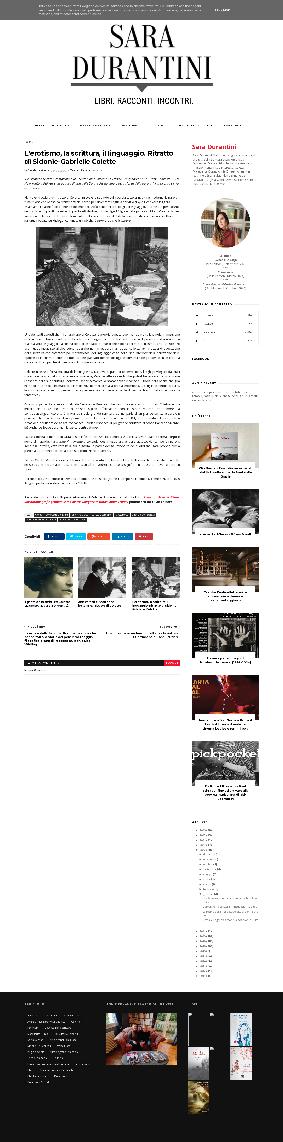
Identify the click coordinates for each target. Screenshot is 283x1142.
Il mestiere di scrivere (193, 125)
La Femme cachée (80, 514)
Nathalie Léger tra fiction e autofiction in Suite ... (230, 921)
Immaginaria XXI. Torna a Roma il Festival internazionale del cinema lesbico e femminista (225, 724)
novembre (210, 859)
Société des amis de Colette (72, 519)
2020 (203, 936)
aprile (207, 879)
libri (30, 1070)
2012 (203, 971)
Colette (38, 514)
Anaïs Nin (52, 1015)
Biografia (60, 125)
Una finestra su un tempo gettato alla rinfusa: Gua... (230, 900)
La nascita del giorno (101, 514)
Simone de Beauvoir (39, 1046)
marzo (207, 884)
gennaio (208, 894)
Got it (240, 10)
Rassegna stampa (95, 125)
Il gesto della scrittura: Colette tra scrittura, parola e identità (47, 603)
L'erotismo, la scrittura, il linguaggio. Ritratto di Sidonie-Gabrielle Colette (155, 605)
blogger (172, 663)
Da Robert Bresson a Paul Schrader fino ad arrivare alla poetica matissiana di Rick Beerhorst (225, 792)
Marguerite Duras (37, 1034)
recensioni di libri (38, 1082)
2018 (203, 946)
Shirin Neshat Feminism (62, 1040)
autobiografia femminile (64, 1052)
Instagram (227, 332)
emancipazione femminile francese (48, 1064)
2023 (203, 845)
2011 (203, 976)
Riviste (157, 125)
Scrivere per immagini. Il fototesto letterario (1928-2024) (225, 660)
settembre (210, 869)
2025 (203, 835)
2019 (203, 941)
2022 (203, 850)
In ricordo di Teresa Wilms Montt (225, 534)
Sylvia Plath (63, 1046)
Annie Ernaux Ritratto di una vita (46, 1021)
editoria (58, 1058)
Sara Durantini (214, 147)
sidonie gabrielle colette (143, 514)
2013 (203, 966)
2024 (203, 840)
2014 (203, 961)
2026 (203, 830)
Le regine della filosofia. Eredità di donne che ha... (230, 913)
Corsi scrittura (234, 125)
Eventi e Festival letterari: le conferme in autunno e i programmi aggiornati (225, 596)
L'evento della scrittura (57, 514)
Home (40, 125)
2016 (203, 951)
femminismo (82, 1064)
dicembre (209, 854)
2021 (203, 931)
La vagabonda (121, 514)
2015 (203, 956)
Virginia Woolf (35, 1052)
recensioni (60, 1076)
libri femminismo (37, 1076)
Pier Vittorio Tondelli (66, 1034)
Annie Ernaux (132, 125)
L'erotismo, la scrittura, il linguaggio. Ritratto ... (230, 907)
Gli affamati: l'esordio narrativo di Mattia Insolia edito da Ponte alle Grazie (225, 472)
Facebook (227, 323)
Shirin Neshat (35, 1040)
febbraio (208, 889)
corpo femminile (37, 1058)
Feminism (33, 1027)
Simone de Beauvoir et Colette (41, 519)
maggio (208, 874)
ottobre (208, 864)
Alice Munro (34, 1015)
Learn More (222, 10)
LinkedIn (227, 315)
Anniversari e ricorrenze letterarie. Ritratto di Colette (99, 603)
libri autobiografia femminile (56, 1070)
